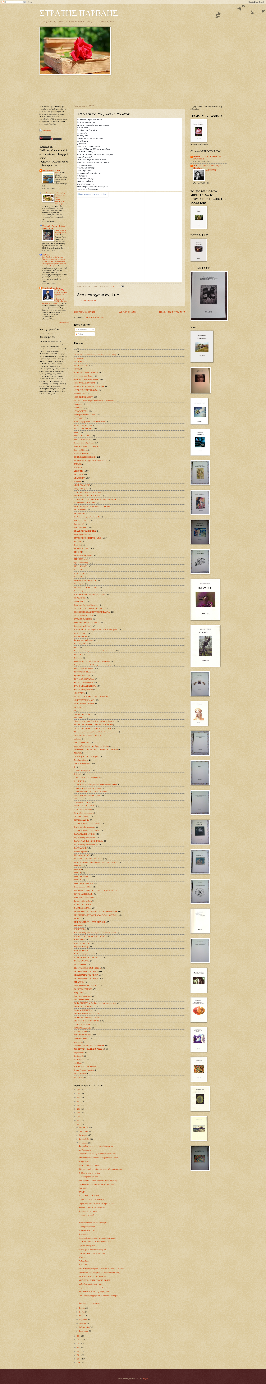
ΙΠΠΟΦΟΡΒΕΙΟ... (80, 633)
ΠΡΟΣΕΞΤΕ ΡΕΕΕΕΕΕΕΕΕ (84, 897)
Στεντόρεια (78, 925)
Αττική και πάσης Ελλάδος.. (85, 414)
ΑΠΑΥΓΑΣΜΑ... (80, 393)
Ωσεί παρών (79, 1056)
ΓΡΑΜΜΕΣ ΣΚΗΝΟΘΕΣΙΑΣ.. (85, 457)
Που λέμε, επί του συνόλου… (90, 1303)
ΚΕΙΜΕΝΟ (78, 654)
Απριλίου (83, 1319)
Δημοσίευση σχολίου (88, 300)
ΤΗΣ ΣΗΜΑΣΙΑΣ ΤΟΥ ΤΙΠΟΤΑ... (86, 978)
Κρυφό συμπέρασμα (82, 675)
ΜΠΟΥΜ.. (78, 753)
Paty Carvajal (79, 1077)
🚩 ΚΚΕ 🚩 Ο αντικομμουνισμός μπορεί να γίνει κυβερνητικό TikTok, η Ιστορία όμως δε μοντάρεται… (54, 296)
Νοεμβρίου (83, 1131)
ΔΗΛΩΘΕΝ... (79, 474)
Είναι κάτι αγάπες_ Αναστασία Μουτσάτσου (92, 506)
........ (80, 1299)
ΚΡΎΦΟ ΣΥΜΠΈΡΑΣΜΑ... (84, 682)
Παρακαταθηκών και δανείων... (86, 844)
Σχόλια (80, 334)
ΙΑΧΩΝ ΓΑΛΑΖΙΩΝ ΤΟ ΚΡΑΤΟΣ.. (87, 622)
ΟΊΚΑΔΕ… (78, 798)
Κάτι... (76, 647)
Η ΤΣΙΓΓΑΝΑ (84, 1264)
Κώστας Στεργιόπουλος (83, 689)
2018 (79, 1120)
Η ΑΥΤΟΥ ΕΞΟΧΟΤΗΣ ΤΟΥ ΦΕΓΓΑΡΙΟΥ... (90, 594)
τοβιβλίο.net (79, 992)
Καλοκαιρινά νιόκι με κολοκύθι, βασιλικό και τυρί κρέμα (60, 199)
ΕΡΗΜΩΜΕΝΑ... (80, 559)
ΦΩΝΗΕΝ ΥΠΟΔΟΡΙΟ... (83, 1034)
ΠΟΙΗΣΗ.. (78, 879)
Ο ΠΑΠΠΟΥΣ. (79, 781)
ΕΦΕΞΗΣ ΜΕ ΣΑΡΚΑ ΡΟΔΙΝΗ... (86, 587)
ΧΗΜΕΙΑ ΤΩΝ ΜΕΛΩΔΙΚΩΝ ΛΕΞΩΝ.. (89, 1049)
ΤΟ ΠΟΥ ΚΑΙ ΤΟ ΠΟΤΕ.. (83, 989)
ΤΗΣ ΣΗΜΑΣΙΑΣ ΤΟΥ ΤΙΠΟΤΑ (86, 971)
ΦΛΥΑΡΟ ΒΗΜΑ (80, 1031)
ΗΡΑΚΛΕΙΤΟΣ (198, 159)
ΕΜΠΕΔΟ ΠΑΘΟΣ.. (81, 527)
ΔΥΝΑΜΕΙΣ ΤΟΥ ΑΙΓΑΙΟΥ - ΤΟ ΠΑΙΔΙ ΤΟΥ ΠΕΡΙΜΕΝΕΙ (95, 499)
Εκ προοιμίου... (80, 513)
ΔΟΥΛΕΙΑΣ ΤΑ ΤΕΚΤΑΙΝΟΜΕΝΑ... (87, 495)
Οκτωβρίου (83, 1135)
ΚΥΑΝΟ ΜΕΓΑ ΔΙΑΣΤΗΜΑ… (85, 686)
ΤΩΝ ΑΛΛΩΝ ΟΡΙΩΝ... (83, 1010)
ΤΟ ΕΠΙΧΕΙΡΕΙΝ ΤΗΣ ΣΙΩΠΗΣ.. (86, 985)
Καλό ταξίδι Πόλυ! (81, 643)
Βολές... (77, 432)
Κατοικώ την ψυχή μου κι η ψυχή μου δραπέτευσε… (94, 650)
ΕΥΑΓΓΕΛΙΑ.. (79, 573)
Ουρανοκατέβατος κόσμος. (84, 827)
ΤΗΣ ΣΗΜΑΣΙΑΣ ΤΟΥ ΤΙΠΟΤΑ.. (86, 975)
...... (75, 347)
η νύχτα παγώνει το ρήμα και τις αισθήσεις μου (97, 1153)
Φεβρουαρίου (84, 1327)
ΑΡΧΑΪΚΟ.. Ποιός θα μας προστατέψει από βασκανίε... (95, 400)
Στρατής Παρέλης (81, 946)
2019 (79, 1116)
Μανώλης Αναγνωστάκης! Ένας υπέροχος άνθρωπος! (95, 721)
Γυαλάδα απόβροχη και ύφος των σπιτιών (90, 460)
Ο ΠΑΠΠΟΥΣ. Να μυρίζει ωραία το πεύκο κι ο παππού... (96, 784)
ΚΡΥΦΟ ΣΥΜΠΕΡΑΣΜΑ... (84, 679)
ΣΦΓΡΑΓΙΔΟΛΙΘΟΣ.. (82, 961)
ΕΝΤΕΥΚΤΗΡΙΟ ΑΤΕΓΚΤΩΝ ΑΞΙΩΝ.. (88, 538)
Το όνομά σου (84, 1261)
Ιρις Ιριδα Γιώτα (80, 636)
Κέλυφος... (78, 658)
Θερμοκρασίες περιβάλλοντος (86, 605)
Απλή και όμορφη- (86, 1150)
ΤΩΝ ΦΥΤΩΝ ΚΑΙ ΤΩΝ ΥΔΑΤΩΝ (87, 1021)
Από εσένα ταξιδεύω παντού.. (90, 1284)
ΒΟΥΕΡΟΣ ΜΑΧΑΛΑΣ (83, 435)
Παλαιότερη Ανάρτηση (172, 311)
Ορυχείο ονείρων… (81, 816)
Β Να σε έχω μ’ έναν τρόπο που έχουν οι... (90, 421)
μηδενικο (77, 739)
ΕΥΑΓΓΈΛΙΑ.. (79, 576)
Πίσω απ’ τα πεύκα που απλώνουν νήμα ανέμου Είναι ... (96, 862)
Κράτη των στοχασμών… (84, 668)
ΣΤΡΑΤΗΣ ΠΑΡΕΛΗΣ (78, 12)
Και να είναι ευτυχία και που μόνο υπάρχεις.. (96, 1146)
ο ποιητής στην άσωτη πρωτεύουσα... (88, 788)
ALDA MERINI (210, 170)
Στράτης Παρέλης (81, 950)
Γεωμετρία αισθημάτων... (84, 443)
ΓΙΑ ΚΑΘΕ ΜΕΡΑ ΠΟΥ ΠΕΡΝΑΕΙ (86, 446)
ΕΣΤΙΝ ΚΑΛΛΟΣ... (81, 566)
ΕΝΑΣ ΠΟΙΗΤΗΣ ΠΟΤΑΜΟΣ (85, 531)
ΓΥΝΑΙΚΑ (78, 464)
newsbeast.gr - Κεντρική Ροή (53, 192)
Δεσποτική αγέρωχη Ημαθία (90, 1176)
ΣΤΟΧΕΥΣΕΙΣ (79, 939)
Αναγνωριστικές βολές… (84, 376)
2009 (79, 1362)
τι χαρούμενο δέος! (86, 1215)
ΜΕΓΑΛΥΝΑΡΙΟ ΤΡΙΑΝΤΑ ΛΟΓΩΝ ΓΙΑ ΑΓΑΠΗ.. (93, 728)
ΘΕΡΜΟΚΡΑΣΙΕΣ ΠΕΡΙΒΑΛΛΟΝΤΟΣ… (89, 608)
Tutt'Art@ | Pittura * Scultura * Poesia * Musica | (54, 227)
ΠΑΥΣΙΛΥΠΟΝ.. (80, 848)
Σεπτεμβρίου (84, 1139)
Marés (56, 173)
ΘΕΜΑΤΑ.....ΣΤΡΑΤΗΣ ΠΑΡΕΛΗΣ (207, 156)
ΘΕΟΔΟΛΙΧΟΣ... (80, 601)
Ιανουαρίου (84, 1331)
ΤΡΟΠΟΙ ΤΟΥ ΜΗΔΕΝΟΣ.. (84, 1006)
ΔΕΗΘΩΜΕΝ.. (79, 471)
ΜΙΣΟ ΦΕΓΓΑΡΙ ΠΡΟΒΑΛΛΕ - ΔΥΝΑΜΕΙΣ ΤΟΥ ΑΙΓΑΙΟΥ (96, 749)
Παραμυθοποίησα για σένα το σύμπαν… (94, 1222)
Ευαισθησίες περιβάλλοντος (85, 580)
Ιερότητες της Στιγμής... (83, 626)
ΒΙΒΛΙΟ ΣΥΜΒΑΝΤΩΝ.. (83, 425)
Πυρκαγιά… (83, 1234)
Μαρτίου (83, 1323)
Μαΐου (82, 1315)
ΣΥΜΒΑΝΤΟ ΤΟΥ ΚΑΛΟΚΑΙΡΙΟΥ (92, 1253)
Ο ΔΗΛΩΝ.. (78, 774)
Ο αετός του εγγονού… (83, 770)
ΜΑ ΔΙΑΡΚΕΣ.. (79, 717)
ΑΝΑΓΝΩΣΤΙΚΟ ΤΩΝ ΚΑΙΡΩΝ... (86, 379)
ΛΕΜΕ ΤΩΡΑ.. (79, 693)
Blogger (145, 1378)
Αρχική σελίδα (127, 311)
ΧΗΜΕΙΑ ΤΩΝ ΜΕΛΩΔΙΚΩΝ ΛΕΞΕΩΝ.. (89, 1045)
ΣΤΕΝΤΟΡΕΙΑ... (80, 929)
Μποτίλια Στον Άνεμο (51, 288)
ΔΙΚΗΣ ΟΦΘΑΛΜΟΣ (82, 485)
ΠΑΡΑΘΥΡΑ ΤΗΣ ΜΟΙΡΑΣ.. (84, 834)
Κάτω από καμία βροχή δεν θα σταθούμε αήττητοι (98, 1295)
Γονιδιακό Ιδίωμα (81, 450)
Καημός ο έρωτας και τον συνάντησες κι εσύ (96, 1203)
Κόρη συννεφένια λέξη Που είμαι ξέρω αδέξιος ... (93, 664)
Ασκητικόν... (79, 407)
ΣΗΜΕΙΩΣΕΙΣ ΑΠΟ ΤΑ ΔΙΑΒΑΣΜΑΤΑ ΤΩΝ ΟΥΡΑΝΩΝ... (96, 915)
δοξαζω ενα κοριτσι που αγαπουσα (88, 492)
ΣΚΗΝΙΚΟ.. (78, 918)
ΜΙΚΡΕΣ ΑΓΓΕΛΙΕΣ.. (82, 742)
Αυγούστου (83, 1143)
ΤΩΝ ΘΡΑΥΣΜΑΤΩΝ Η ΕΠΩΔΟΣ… (88, 1017)
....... (75, 351)
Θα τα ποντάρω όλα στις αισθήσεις (92, 1276)
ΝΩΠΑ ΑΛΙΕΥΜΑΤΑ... (82, 763)
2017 (79, 1124)
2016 (79, 1336)
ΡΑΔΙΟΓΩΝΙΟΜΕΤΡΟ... (83, 908)
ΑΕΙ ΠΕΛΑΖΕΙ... (80, 361)
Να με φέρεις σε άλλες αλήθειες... (87, 756)
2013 (79, 1347)
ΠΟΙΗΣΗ (77, 872)
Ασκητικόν (78, 404)
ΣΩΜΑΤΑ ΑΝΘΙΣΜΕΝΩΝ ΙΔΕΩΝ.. (87, 968)
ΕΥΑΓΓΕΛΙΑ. (79, 569)
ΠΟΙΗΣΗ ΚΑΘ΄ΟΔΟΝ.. (82, 876)
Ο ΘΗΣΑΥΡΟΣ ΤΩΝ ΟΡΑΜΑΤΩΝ (87, 777)
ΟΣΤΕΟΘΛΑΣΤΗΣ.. (81, 820)
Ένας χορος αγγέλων (82, 534)
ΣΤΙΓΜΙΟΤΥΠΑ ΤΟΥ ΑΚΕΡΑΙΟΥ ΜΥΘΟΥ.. (90, 936)
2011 (79, 1355)
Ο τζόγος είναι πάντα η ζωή (89, 1173)
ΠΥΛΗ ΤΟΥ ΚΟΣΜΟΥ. (83, 904)
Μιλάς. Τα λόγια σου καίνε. (89, 1165)
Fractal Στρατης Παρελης (84, 1070)
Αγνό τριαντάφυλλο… (88, 1245)
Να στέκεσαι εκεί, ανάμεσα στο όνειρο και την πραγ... (100, 1272)
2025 (79, 1093)
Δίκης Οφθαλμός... (81, 488)
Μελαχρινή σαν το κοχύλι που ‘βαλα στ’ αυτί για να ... (95, 732)
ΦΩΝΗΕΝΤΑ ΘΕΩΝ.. (82, 1038)
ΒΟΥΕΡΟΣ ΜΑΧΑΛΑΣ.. (83, 439)
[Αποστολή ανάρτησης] (122, 286)
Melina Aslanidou (80, 1073)
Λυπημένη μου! (84, 1161)
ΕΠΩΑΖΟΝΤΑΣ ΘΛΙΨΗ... (83, 555)
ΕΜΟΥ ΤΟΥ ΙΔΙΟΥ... (82, 520)
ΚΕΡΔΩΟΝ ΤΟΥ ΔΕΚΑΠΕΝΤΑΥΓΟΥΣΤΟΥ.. (95, 1241)
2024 (79, 1097)
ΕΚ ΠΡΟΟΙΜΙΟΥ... (81, 509)
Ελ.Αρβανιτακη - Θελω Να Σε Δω (87, 517)
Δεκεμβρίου (84, 1127)
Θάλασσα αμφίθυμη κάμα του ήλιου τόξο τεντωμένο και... (101, 1169)
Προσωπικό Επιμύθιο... (83, 901)
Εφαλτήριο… (79, 583)
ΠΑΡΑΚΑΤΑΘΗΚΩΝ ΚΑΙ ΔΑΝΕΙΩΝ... (88, 841)
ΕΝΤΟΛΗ (77, 541)
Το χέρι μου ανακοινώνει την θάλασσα (94, 1287)
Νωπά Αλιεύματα (81, 760)
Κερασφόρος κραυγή (87, 1226)
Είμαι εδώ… (83, 1188)
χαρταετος (78, 1042)
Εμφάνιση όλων (64, 322)
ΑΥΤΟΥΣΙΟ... (79, 418)
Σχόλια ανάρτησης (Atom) (95, 317)
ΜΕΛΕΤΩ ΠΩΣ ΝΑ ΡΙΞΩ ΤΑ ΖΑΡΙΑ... (88, 735)
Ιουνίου (82, 1312)
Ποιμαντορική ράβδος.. (83, 887)
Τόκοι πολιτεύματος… (83, 996)
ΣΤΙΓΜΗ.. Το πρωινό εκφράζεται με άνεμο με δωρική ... (96, 932)
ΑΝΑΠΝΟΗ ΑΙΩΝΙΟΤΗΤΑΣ (84, 383)
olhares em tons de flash (51, 170)
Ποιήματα (78, 869)
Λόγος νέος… (79, 707)
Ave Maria (78, 1063)
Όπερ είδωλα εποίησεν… (84, 813)
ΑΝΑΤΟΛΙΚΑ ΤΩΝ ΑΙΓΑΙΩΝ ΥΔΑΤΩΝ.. (89, 386)
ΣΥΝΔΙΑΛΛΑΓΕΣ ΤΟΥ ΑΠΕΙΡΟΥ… (87, 957)
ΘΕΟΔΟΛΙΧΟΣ (79, 598)
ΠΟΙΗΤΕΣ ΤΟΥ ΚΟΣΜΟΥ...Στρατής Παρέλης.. (208, 166)
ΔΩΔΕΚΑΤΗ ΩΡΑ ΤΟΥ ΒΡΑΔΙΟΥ (91, 1199)
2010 (79, 1359)
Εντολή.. (77, 545)
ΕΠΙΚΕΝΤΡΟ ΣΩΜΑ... (82, 548)
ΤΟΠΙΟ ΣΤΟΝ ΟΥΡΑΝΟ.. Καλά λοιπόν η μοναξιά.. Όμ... (95, 1003)
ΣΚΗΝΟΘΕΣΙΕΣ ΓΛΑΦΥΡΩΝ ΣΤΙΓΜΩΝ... (90, 922)
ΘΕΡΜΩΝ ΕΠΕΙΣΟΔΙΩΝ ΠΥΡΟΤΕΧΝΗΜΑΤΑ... (92, 612)
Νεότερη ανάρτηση (84, 311)
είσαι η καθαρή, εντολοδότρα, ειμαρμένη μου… (97, 1238)
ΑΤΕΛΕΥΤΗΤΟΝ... (81, 411)
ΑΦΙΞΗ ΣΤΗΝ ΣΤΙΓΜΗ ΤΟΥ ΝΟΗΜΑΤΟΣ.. (95, 1280)
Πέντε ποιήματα (80, 851)
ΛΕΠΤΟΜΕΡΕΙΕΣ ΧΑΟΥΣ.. (84, 703)
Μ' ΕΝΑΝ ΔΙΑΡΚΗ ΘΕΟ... (83, 714)
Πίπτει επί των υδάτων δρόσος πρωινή (94, 1291)
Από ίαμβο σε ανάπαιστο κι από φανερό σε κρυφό (98, 1157)
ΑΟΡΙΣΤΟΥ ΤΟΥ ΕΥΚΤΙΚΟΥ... (86, 390)
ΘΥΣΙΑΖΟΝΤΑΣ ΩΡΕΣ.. (83, 619)
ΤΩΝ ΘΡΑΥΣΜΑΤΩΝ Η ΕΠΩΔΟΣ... (87, 1013)
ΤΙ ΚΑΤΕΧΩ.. (79, 982)
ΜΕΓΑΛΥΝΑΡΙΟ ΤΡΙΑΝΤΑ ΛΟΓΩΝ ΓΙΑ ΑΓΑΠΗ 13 (93, 724)
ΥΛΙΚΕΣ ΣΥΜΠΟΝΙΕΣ (82, 1024)
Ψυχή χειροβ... (79, 1052)
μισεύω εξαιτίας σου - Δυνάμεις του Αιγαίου (91, 746)
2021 (79, 1109)
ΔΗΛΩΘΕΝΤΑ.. (80, 478)
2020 (79, 1112)
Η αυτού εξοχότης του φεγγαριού (87, 590)
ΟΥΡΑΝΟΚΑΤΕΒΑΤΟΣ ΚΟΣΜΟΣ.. (87, 830)
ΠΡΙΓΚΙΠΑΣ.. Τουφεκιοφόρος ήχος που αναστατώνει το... (96, 890)
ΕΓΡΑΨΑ (82, 1192)
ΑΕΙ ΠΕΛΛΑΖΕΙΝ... (81, 365)
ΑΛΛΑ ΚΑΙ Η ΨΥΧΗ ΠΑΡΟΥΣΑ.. (86, 372)
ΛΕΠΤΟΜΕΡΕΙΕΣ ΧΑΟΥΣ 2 (84, 700)
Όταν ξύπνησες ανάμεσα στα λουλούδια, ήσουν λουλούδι (101, 1268)
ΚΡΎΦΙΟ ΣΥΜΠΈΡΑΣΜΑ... (84, 672)
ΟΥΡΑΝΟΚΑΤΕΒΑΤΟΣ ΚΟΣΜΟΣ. (87, 823)
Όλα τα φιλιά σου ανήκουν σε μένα (92, 1249)
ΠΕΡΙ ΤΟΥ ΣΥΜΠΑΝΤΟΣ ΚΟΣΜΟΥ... (88, 858)
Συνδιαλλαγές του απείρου (85, 953)
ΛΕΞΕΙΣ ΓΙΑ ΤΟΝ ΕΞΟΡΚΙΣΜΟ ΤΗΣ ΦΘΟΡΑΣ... (92, 696)
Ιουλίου (82, 1308)
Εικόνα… (82, 1218)
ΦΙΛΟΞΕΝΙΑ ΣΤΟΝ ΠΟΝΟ (89, 1195)
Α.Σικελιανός (79, 358)
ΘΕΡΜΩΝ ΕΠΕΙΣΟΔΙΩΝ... (84, 615)
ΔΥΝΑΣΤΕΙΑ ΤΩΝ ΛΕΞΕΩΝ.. (85, 502)
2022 (79, 1105)
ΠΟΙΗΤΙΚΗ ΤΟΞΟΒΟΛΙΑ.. (84, 883)
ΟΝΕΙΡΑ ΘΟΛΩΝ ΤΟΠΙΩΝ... (85, 805)
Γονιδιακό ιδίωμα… (82, 453)
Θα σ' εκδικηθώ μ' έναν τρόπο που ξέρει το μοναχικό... (100, 1180)
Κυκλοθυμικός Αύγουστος (89, 1211)
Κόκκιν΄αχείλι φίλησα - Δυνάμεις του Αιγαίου (92, 661)
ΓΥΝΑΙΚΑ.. (78, 467)
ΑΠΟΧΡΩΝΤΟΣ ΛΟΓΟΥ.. (83, 397)
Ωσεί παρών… (80, 1059)
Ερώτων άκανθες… (82, 562)
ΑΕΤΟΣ (77, 369)
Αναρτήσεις (82, 329)
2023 (79, 1101)
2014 (79, 1343)
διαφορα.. (78, 481)
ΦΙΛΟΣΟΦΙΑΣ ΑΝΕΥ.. (82, 1028)
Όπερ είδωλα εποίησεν (83, 809)
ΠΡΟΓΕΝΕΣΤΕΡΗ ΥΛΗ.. (83, 894)
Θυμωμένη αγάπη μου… (88, 1230)
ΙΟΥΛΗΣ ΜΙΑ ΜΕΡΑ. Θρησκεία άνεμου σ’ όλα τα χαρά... (96, 629)
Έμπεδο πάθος (79, 524)
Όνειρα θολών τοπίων (82, 802)
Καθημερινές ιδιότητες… (84, 640)
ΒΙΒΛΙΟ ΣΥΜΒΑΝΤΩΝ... (83, 428)
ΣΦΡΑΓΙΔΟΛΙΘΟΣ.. (81, 964)
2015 (79, 1339)
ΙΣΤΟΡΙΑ (82, 1257)
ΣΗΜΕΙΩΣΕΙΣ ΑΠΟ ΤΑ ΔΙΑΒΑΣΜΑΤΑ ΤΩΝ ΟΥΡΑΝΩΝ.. (96, 911)
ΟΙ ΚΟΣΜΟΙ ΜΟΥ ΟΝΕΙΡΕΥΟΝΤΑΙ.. (88, 795)
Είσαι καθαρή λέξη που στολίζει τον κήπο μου (96, 1184)
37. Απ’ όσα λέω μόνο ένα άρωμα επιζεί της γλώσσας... (95, 354)
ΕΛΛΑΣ (45, 255)
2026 (79, 1089)
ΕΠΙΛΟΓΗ (78, 552)
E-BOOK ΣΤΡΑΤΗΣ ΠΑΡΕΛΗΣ (86, 1066)
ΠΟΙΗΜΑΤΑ (79, 865)
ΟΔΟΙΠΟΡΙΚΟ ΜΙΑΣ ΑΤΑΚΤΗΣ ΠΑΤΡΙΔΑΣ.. (91, 791)
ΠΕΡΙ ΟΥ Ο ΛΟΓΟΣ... (82, 855)
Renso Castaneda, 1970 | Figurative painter (60, 232)
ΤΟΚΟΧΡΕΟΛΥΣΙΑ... (82, 999)
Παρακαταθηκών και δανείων (86, 837)
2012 (79, 1351)
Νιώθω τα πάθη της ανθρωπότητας (92, 1207)
